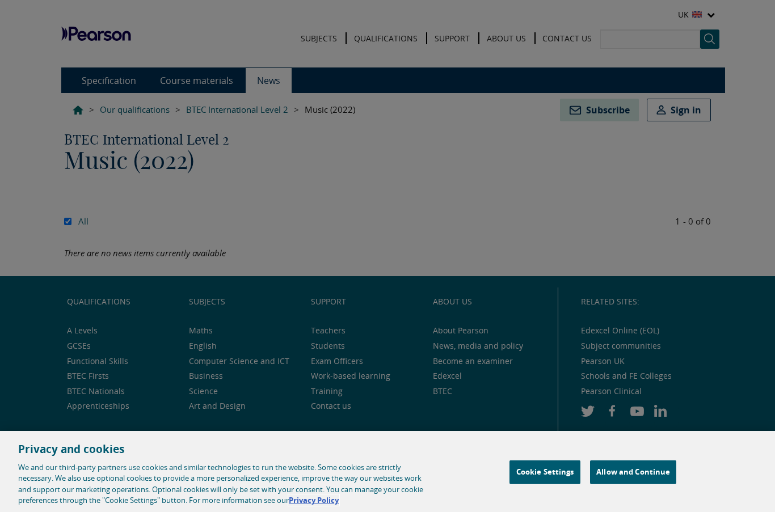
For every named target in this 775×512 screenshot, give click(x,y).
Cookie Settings (545, 472)
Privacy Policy (314, 500)
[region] (387, 471)
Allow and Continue (633, 472)
